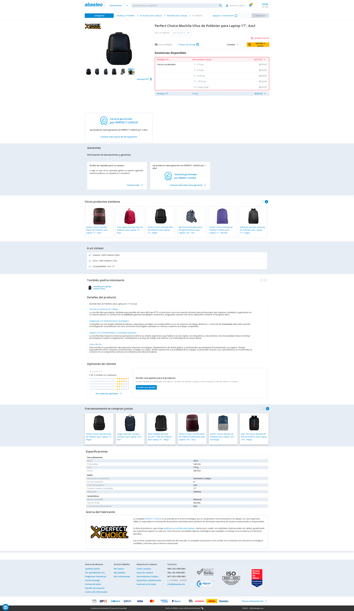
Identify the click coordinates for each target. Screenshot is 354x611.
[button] (118, 5)
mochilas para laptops (185, 528)
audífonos (168, 528)
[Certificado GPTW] (257, 578)
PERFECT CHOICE (153, 518)
